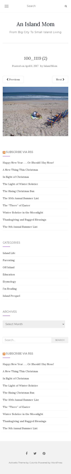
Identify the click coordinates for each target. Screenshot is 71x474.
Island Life (9, 253)
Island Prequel (11, 295)
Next (59, 79)
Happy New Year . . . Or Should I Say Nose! (28, 162)
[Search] (65, 6)
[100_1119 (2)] (35, 111)
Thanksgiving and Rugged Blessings (24, 219)
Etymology (9, 281)
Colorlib (33, 462)
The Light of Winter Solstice (20, 184)
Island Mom (50, 66)
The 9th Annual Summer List (20, 226)
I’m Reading (10, 288)
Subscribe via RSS (19, 152)
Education (9, 274)
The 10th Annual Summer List (21, 198)
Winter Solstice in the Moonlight (23, 212)
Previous (14, 79)
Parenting (9, 260)
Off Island (8, 267)
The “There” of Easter (16, 205)
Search (59, 340)
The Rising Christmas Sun (18, 191)
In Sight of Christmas (16, 177)
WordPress (56, 462)
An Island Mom (36, 24)
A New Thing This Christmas (20, 169)
